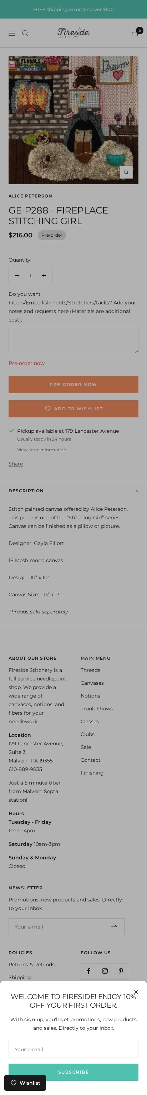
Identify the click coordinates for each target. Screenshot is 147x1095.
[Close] (135, 991)
